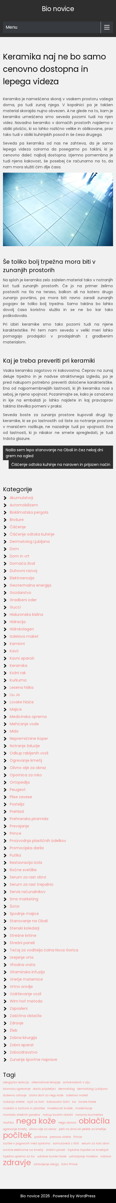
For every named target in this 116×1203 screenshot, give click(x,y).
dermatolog (66, 1089)
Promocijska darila (27, 848)
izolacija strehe (14, 1102)
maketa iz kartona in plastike (24, 1108)
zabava (105, 1156)
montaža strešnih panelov (21, 1115)
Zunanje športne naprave (33, 1059)
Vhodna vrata (22, 964)
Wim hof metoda (26, 1001)
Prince (15, 833)
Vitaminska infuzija (27, 972)
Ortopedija (20, 782)
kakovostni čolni (58, 1102)
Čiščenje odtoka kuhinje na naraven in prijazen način (60, 464)
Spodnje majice (24, 913)
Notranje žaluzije (25, 745)
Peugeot (18, 789)
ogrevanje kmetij (15, 1129)
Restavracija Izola (26, 862)
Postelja (17, 804)
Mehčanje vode (24, 724)
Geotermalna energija (30, 585)
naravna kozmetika (89, 1115)
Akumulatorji (21, 497)
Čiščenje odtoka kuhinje (32, 534)
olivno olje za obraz (42, 1129)
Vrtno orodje (21, 986)
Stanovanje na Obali (29, 921)
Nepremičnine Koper (29, 738)
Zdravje (16, 1023)
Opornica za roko (26, 775)
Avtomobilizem (24, 505)
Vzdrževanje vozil (25, 994)
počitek (17, 1135)
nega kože (36, 1121)
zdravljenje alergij (46, 1164)
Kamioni (17, 643)
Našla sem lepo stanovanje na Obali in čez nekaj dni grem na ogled (54, 453)
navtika (8, 1123)
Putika (15, 855)
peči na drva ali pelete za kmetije (82, 1129)
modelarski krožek (60, 1108)
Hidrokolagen (22, 629)
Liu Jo (15, 694)
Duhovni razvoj (23, 570)
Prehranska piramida (29, 818)
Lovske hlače (22, 702)
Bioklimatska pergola (29, 512)
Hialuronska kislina (26, 614)
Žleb (14, 1030)
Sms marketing (24, 899)
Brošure (17, 519)
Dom (14, 549)
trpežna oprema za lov (19, 1156)
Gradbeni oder (23, 600)
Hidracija (18, 621)
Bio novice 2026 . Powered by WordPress (58, 1196)
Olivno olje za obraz (28, 767)
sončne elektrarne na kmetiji (23, 1150)
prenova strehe (60, 1137)
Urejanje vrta (21, 957)
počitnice (40, 1137)
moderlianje (83, 1108)
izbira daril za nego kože (46, 1095)
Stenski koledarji (24, 928)
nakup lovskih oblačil (58, 1115)
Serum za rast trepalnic (32, 884)
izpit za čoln (35, 1102)
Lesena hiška (21, 687)
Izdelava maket (24, 636)
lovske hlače (87, 1102)
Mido (14, 731)
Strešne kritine (23, 935)
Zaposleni (19, 1008)
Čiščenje (18, 527)
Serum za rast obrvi (28, 877)
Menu (11, 27)
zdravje (17, 1162)
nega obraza (67, 1123)
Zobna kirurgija (23, 1037)
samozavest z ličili (66, 1143)
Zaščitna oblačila (26, 1015)
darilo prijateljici (44, 1089)
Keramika (18, 665)
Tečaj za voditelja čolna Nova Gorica (44, 950)
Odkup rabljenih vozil (29, 753)
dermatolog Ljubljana (92, 1089)
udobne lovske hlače (51, 1156)
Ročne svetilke (23, 870)
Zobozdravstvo (23, 1052)
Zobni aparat (22, 1045)
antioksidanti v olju (76, 1082)
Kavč (14, 651)
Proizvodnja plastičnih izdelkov (38, 840)
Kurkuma (18, 680)
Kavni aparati (22, 658)
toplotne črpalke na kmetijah (88, 1150)
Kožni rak (18, 673)
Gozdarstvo (20, 592)
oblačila (94, 1121)
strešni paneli (55, 1150)
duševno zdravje (14, 1095)
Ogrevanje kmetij (26, 760)
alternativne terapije (46, 1082)
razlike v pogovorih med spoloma (26, 1143)
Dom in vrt (19, 556)
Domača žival (22, 563)
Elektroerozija (22, 578)
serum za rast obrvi (95, 1143)
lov (74, 1102)
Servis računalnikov (28, 891)
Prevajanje (19, 826)
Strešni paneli (22, 942)
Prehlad (17, 811)
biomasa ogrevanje (16, 1089)
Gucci (15, 607)
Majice (16, 709)
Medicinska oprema (28, 716)
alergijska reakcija (16, 1082)
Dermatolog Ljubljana (30, 541)
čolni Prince (69, 1164)
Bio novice (58, 8)
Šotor (15, 906)
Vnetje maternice (26, 979)
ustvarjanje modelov (83, 1156)
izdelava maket (77, 1095)
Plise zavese (21, 797)
